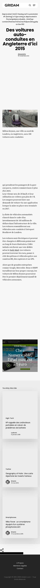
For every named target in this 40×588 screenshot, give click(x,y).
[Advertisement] (20, 87)
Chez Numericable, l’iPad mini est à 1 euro (20, 355)
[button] (34, 5)
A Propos (20, 563)
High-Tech (10, 418)
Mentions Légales (20, 566)
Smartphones (11, 517)
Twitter (8, 469)
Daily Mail (14, 250)
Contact (20, 568)
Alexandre (22, 54)
